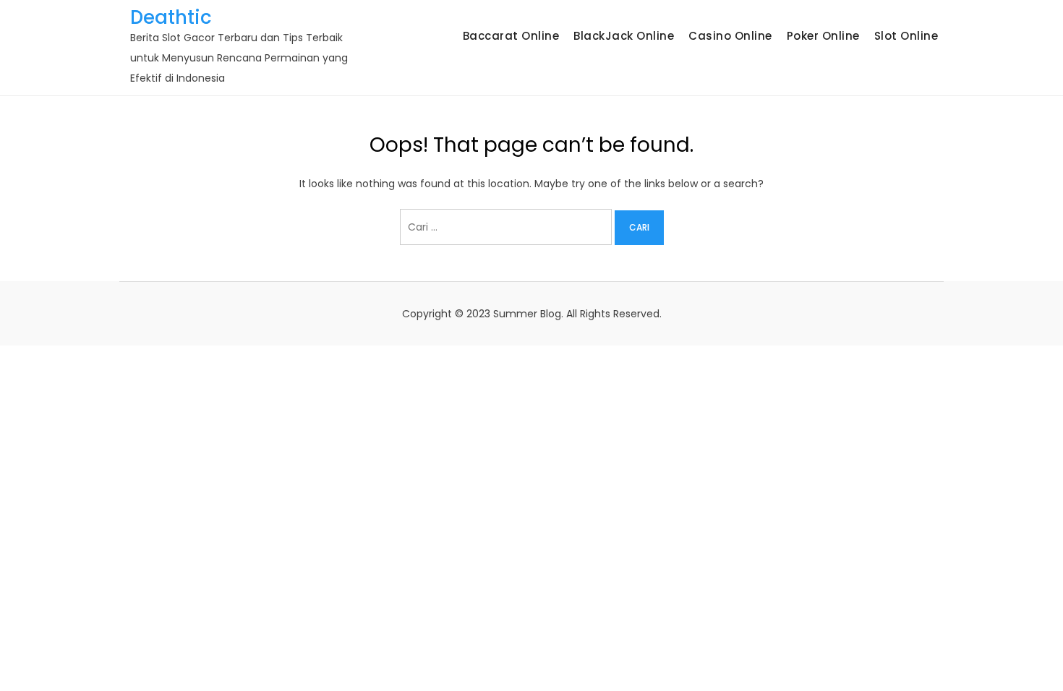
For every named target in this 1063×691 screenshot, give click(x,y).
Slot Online (906, 35)
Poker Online (823, 35)
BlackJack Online (623, 35)
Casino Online (730, 35)
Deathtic (171, 17)
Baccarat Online (511, 35)
